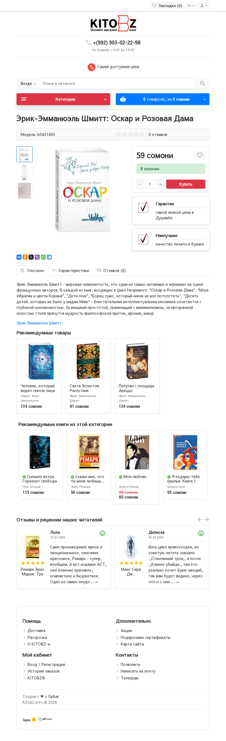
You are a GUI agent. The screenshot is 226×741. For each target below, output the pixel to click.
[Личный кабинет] (202, 5)
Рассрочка (37, 637)
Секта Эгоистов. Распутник (85, 388)
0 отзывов (158, 134)
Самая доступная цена (117, 66)
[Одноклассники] (25, 257)
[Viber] (37, 257)
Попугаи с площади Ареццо (136, 388)
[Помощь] (190, 5)
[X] (31, 257)
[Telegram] (49, 257)
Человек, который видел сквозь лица (38, 388)
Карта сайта (132, 644)
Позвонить (130, 664)
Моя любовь (134, 476)
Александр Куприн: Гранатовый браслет (131, 575)
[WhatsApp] (43, 257)
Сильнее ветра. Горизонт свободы (40, 479)
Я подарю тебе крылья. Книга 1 (183, 479)
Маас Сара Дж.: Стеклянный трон (33, 572)
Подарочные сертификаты (145, 637)
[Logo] (113, 23)
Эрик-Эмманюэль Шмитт (39, 323)
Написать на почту (138, 671)
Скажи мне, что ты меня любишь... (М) (87, 481)
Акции (126, 630)
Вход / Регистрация (46, 664)
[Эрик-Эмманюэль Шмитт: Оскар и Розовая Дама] (82, 189)
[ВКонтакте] (19, 257)
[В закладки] (199, 154)
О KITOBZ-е (39, 644)
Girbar (53, 696)
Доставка (36, 630)
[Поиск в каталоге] (202, 84)
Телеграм (129, 678)
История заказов (44, 671)
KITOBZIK (36, 678)
